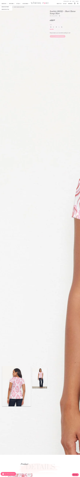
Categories (25, 3)
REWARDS (70, 3)
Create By (4, 3)
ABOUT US (59, 3)
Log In (73, 1)
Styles (18, 3)
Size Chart (52, 29)
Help (70, 1)
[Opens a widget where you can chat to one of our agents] (75, 474)
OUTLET (65, 3)
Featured (11, 3)
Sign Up (77, 1)
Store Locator (66, 1)
